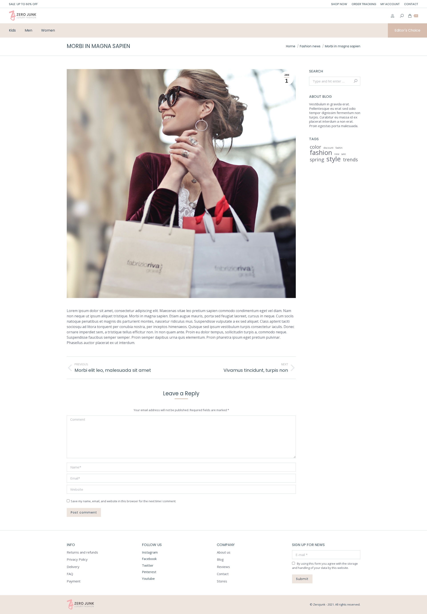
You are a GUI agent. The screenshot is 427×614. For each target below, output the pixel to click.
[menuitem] (339, 4)
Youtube (148, 578)
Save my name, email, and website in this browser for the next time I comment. (123, 501)
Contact (223, 574)
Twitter (147, 565)
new (336, 154)
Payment (74, 581)
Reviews (223, 567)
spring (317, 159)
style (333, 159)
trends (350, 159)
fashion (321, 152)
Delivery (73, 567)
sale (343, 154)
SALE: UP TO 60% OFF (23, 4)
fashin (339, 147)
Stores (222, 581)
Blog (220, 559)
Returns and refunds (82, 552)
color (315, 147)
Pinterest (149, 572)
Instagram (150, 552)
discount (328, 147)
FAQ (70, 574)
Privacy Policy (77, 559)
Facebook (149, 558)
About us (223, 552)
